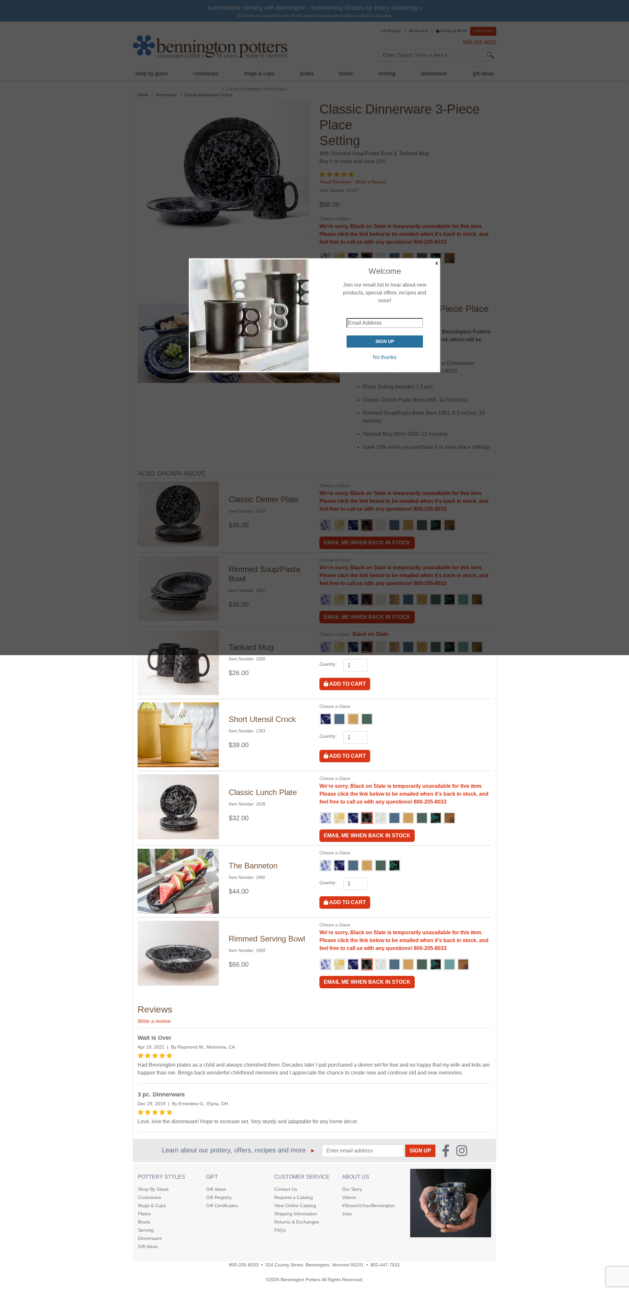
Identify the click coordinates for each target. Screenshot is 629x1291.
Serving (146, 1230)
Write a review (154, 1021)
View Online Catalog (295, 1205)
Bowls (144, 1222)
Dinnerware (150, 1238)
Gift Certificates (222, 1205)
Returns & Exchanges (296, 1222)
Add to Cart (347, 684)
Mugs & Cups (152, 1205)
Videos (349, 1197)
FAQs (280, 1230)
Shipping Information (295, 1213)
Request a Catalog (293, 1197)
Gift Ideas (148, 1246)
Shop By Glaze (153, 1189)
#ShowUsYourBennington (368, 1205)
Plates (144, 1213)
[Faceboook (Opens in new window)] (446, 1150)
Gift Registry (219, 1197)
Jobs (347, 1213)
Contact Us (285, 1189)
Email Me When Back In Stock (367, 835)
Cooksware (149, 1197)
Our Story (352, 1189)
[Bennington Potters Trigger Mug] (450, 1203)
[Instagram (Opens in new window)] (461, 1150)
